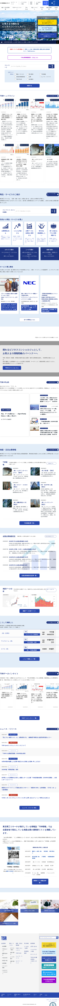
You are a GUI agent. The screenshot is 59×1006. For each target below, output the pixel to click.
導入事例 (41, 8)
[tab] (3, 37)
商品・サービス (34, 8)
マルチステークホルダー (4, 977)
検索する (29, 85)
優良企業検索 (49, 8)
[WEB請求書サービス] (9, 911)
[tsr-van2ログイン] (49, 950)
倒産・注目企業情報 (5, 8)
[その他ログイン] (49, 964)
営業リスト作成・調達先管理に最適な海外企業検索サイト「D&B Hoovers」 (29, 50)
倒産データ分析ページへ (29, 616)
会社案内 (56, 8)
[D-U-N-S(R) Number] (49, 957)
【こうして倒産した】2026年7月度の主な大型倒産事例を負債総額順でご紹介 (23, 42)
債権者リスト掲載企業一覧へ (40, 886)
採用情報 (32, 948)
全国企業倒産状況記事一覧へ (29, 580)
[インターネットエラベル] (49, 978)
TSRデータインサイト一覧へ (29, 723)
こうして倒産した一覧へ (29, 664)
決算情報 (4, 968)
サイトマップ (33, 959)
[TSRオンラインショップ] (49, 971)
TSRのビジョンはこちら (12, 373)
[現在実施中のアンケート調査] (9, 924)
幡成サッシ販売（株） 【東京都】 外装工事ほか (43, 857)
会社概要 (4, 951)
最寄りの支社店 (9, 876)
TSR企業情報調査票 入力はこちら (29, 57)
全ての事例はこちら (29, 319)
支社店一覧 (4, 965)
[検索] (57, 943)
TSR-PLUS (26, 8)
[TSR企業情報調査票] (49, 985)
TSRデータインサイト (16, 8)
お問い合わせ (33, 951)
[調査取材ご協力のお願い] (50, 911)
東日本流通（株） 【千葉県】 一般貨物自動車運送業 (43, 862)
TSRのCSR (4, 963)
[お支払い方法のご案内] (29, 911)
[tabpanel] (29, 25)
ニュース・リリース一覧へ (29, 813)
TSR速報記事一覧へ (29, 528)
